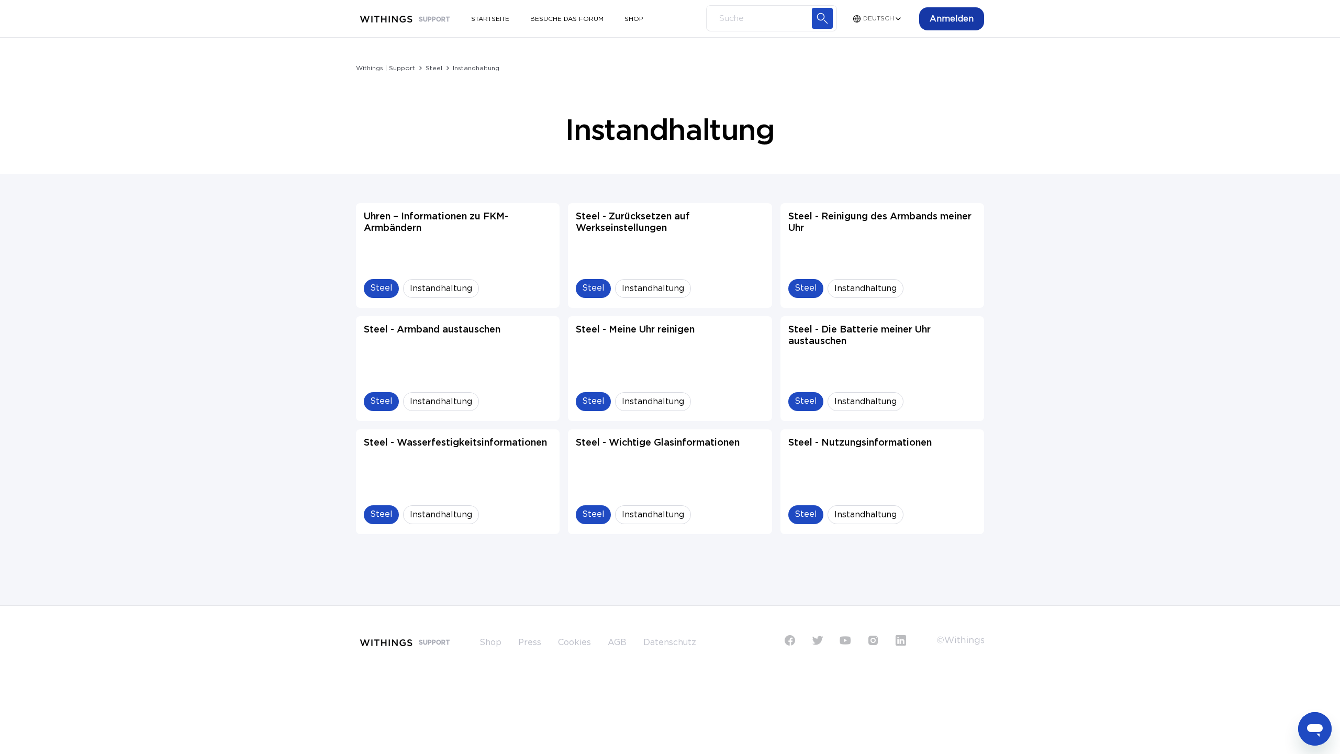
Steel (434, 68)
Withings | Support (385, 68)
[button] (951, 18)
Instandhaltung (476, 68)
